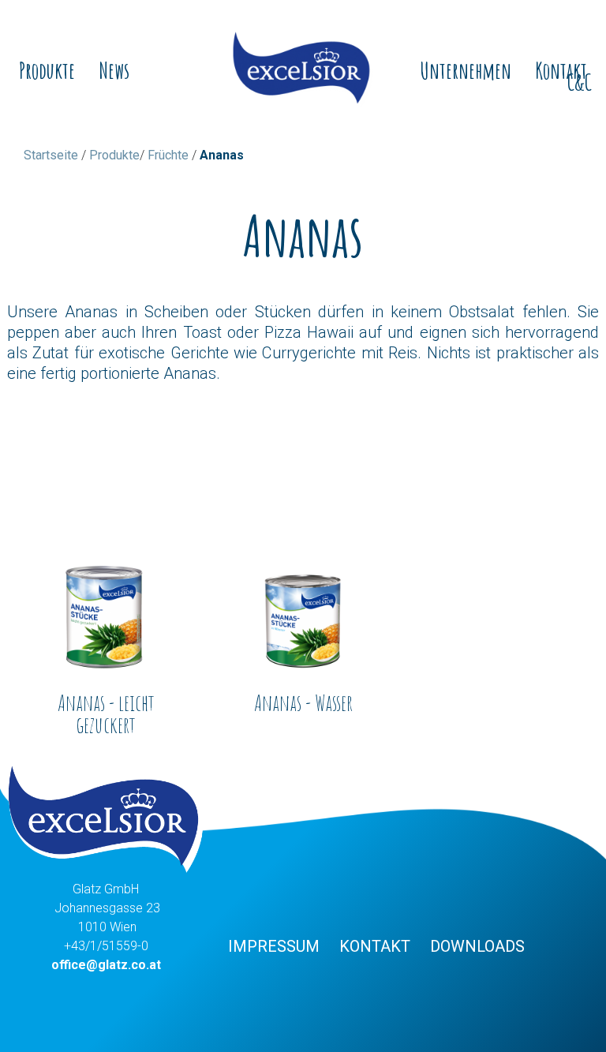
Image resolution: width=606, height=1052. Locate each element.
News (114, 71)
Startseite (51, 155)
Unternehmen (465, 71)
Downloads (477, 946)
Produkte (47, 71)
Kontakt (374, 946)
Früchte (168, 155)
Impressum (274, 946)
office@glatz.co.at (106, 964)
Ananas (222, 155)
